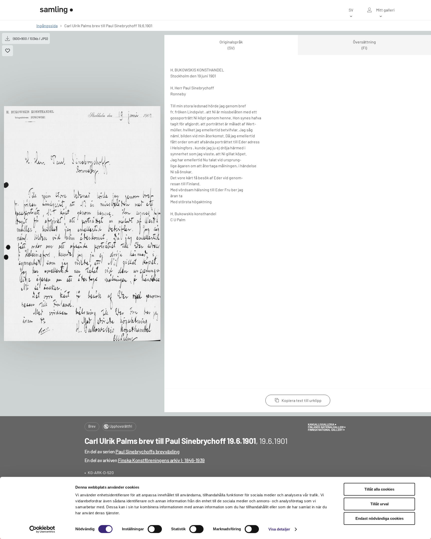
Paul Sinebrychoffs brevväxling (147, 451)
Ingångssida (47, 25)
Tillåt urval (379, 504)
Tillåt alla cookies (379, 489)
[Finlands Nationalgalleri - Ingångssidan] (56, 10)
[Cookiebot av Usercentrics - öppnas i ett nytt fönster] (42, 529)
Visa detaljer (279, 529)
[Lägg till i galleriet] (7, 50)
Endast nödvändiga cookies (379, 518)
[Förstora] (82, 223)
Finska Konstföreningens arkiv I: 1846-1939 (161, 460)
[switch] (155, 529)
